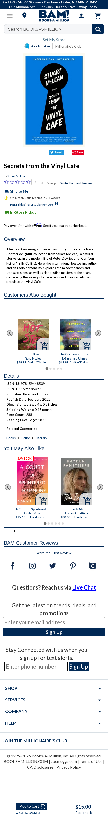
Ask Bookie (40, 46)
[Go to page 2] (50, 369)
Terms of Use (91, 761)
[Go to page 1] (46, 368)
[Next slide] (98, 333)
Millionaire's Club (68, 46)
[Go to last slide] (10, 333)
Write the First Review (76, 183)
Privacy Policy (68, 767)
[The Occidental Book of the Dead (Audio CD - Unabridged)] (75, 334)
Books (11, 438)
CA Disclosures (40, 767)
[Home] (54, 16)
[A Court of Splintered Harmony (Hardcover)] (32, 481)
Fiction (26, 438)
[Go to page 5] (61, 369)
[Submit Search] (98, 29)
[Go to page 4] (58, 369)
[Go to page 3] (54, 369)
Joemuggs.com (64, 761)
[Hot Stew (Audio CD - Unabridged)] (33, 334)
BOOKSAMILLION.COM (26, 761)
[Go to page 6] (63, 523)
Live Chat (84, 587)
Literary (41, 438)
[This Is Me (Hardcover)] (76, 481)
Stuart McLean (17, 176)
